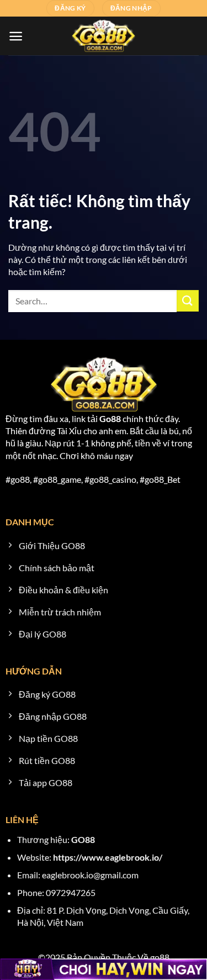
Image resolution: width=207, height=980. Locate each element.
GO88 (83, 839)
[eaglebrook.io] (104, 36)
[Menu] (15, 36)
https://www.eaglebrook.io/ (107, 857)
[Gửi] (188, 301)
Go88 (110, 418)
